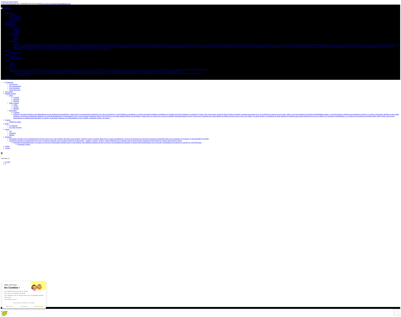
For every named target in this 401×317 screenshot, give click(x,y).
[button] (4, 313)
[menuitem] (9, 13)
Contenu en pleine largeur (9, 2)
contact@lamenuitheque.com (60, 3)
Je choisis (24, 306)
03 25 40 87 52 (46, 3)
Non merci (9, 306)
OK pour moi (38, 306)
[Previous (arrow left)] (2, 315)
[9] (101, 304)
